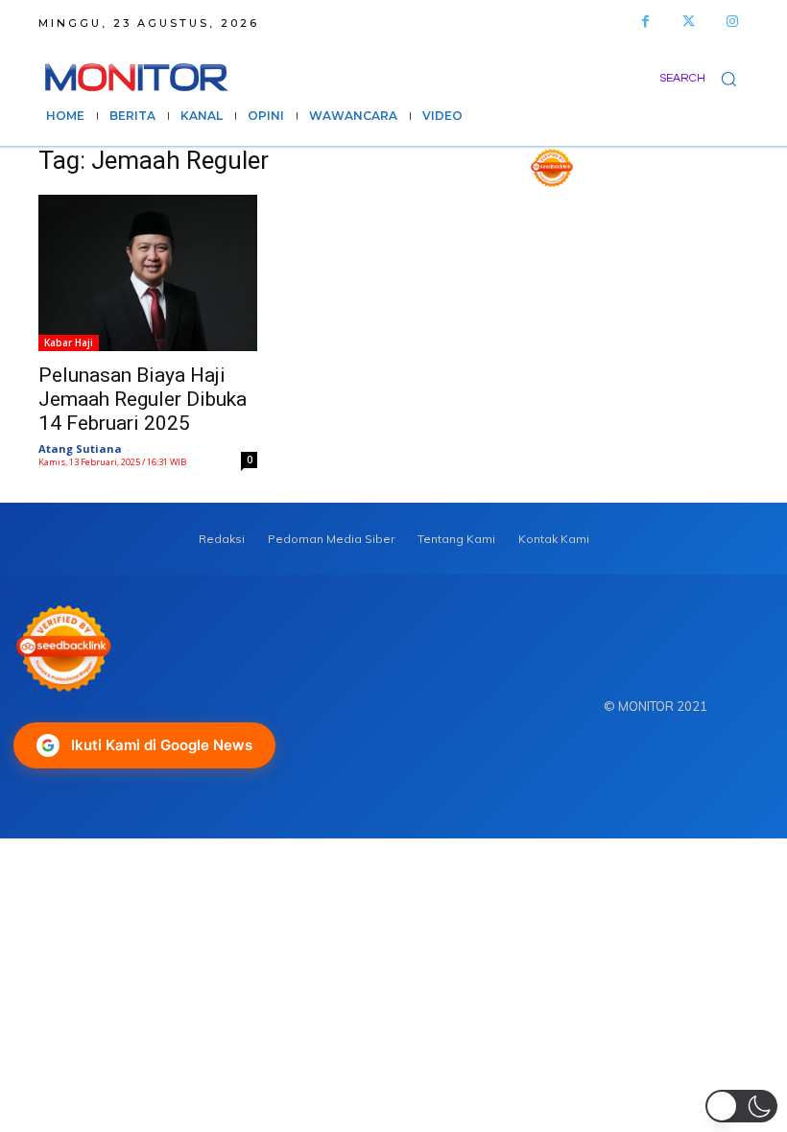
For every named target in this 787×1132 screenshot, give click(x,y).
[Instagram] (732, 21)
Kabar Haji (68, 342)
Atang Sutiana (80, 448)
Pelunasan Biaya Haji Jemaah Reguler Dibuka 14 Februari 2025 (142, 399)
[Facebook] (645, 21)
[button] (704, 78)
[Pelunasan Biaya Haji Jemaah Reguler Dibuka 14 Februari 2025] (147, 273)
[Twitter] (688, 21)
